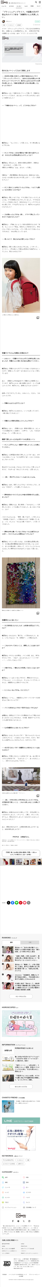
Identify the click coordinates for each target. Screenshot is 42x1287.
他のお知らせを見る (21, 1086)
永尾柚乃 (19, 25)
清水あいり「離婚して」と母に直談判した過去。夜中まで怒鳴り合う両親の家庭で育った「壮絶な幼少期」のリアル (27, 967)
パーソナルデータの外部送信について (18, 1274)
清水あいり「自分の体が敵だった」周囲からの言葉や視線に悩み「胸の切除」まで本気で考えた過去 (27, 949)
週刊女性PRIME (6, 1243)
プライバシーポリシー (34, 1274)
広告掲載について (31, 1207)
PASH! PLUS (24, 1246)
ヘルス (26, 6)
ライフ (38, 6)
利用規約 (4, 1274)
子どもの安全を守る (8, 1160)
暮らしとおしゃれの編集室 (8, 1248)
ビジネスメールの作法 (9, 1164)
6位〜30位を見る (21, 996)
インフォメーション (10, 1207)
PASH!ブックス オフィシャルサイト (29, 1253)
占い (27, 1187)
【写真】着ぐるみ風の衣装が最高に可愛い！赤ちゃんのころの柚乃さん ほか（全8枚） (21, 853)
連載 (6, 1182)
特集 (27, 1177)
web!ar (22, 1243)
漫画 (27, 1182)
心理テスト (21, 1164)
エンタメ (19, 6)
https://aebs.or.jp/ (18, 1268)
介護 (28, 1160)
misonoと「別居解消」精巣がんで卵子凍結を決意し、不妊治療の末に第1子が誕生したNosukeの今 (27, 977)
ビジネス (11, 6)
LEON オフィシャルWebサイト (9, 1250)
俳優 (4, 25)
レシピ (7, 1192)
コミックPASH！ (6, 1253)
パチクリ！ (23, 1250)
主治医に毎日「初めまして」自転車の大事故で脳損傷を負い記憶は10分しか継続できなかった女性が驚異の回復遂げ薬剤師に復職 (27, 986)
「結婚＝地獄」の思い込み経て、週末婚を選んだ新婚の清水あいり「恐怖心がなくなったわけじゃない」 (27, 958)
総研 (6, 1177)
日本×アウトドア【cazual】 (27, 1248)
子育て (32, 6)
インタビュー (11, 25)
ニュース (4, 6)
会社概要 (21, 1276)
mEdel (3, 1246)
